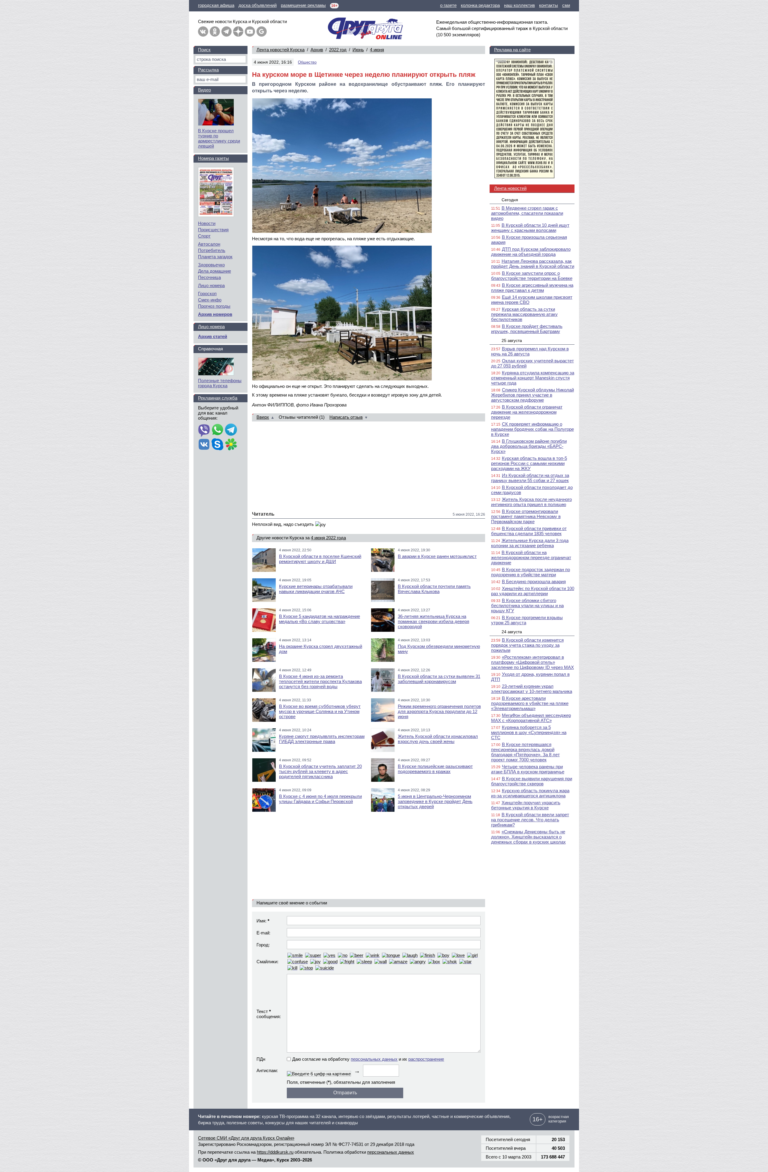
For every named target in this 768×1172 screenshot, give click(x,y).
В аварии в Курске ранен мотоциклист (437, 556)
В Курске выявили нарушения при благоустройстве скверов (531, 781)
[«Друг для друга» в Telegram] (226, 31)
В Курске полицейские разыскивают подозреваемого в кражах (435, 769)
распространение (426, 1059)
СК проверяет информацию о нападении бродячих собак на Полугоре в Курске (532, 429)
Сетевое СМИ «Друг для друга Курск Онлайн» (246, 1138)
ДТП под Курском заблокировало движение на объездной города (531, 252)
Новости (206, 223)
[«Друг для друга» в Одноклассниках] (215, 31)
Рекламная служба (217, 397)
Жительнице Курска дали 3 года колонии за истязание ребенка (529, 543)
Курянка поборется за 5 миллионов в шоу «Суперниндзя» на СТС (528, 732)
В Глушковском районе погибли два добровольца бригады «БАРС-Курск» (529, 446)
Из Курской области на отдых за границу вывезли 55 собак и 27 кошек (530, 478)
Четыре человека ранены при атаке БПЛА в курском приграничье (527, 769)
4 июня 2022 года (328, 537)
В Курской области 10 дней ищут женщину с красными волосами (530, 228)
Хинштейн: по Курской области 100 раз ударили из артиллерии (532, 591)
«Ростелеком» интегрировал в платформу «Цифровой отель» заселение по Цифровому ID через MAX (532, 662)
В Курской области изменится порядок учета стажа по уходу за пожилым (527, 645)
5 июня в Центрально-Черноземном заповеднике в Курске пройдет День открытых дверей (435, 801)
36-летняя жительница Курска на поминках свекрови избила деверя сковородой (433, 621)
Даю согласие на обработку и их (368, 1059)
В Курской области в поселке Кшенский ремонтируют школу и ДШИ (320, 559)
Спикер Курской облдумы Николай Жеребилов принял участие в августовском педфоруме (532, 395)
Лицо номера (211, 285)
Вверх (262, 417)
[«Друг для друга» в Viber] (204, 430)
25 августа (512, 340)
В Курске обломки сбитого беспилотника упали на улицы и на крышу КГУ (527, 605)
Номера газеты (213, 158)
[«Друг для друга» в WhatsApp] (218, 430)
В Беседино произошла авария (534, 581)
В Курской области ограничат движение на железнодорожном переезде (526, 412)
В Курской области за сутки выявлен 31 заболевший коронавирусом (439, 679)
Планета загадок (215, 256)
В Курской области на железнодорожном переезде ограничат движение (531, 557)
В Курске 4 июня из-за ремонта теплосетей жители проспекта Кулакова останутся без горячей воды (320, 681)
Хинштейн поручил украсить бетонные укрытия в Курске (525, 805)
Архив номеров (215, 314)
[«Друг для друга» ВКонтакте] (203, 31)
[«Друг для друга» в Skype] (218, 444)
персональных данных (374, 1059)
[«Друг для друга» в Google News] (261, 31)
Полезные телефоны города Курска (220, 383)
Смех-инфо (209, 299)
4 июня (377, 49)
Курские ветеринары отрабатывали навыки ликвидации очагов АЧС (315, 589)
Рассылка (208, 69)
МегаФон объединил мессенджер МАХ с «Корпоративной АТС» (531, 718)
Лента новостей (510, 188)
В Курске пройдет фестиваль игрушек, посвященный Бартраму (526, 329)
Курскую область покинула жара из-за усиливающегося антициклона (530, 793)
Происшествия (213, 229)
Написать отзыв (346, 417)
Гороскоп (207, 293)
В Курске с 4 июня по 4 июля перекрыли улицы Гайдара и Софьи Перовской (320, 799)
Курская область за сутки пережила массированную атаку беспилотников (524, 314)
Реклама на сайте (512, 49)
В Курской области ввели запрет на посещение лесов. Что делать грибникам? (530, 819)
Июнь (358, 49)
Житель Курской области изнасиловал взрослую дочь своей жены (438, 739)
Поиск (204, 49)
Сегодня (510, 199)
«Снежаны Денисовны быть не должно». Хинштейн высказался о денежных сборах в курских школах (528, 836)
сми (566, 5)
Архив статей (212, 336)
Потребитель (211, 250)
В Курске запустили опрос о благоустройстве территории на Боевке (531, 276)
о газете (448, 5)
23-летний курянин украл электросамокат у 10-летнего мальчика (531, 689)
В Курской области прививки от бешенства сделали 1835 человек (529, 531)
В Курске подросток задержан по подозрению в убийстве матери (530, 572)
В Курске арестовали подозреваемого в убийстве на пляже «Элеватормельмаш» (529, 703)
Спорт (204, 235)
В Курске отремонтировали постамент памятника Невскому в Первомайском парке (526, 516)
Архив (316, 49)
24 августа (512, 631)
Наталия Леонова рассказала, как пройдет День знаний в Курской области (532, 264)
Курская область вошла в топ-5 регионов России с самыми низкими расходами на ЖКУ (529, 463)
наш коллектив (519, 5)
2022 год (337, 49)
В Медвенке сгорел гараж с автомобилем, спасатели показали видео (527, 213)
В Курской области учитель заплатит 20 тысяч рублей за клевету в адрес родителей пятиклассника (320, 771)
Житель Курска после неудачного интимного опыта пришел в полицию (531, 502)
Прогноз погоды (214, 306)
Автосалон (209, 244)
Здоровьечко (211, 264)
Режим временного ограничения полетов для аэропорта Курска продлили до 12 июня (439, 711)
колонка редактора (480, 5)
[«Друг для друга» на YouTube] (250, 31)
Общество (307, 62)
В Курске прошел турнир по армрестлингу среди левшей (219, 138)
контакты (548, 5)
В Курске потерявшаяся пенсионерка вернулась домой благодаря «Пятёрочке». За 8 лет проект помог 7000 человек (525, 752)
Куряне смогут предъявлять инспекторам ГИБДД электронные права (321, 739)
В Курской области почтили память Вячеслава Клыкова (434, 589)
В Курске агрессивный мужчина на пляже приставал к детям (532, 288)
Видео (204, 89)
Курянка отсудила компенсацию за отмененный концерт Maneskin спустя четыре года (532, 377)
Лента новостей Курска (280, 49)
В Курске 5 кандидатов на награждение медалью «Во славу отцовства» (319, 619)
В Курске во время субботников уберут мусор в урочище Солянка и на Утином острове (320, 711)
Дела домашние (214, 271)
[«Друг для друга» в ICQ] (231, 444)
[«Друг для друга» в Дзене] (238, 31)
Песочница (209, 277)
